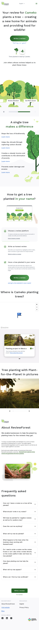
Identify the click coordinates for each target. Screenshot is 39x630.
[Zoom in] (36, 304)
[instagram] (11, 618)
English (21, 3)
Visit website (5, 607)
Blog (2, 611)
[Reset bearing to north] (36, 309)
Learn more (5, 137)
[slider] (19, 111)
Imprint (22, 604)
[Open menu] (36, 4)
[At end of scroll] (35, 112)
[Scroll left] (4, 112)
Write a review (19, 38)
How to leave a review (14, 238)
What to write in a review (14, 254)
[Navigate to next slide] (29, 411)
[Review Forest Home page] (5, 3)
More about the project (16, 353)
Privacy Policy (24, 607)
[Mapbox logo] (5, 328)
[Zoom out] (36, 307)
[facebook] (2, 618)
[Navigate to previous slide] (9, 411)
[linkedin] (7, 618)
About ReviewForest (8, 604)
